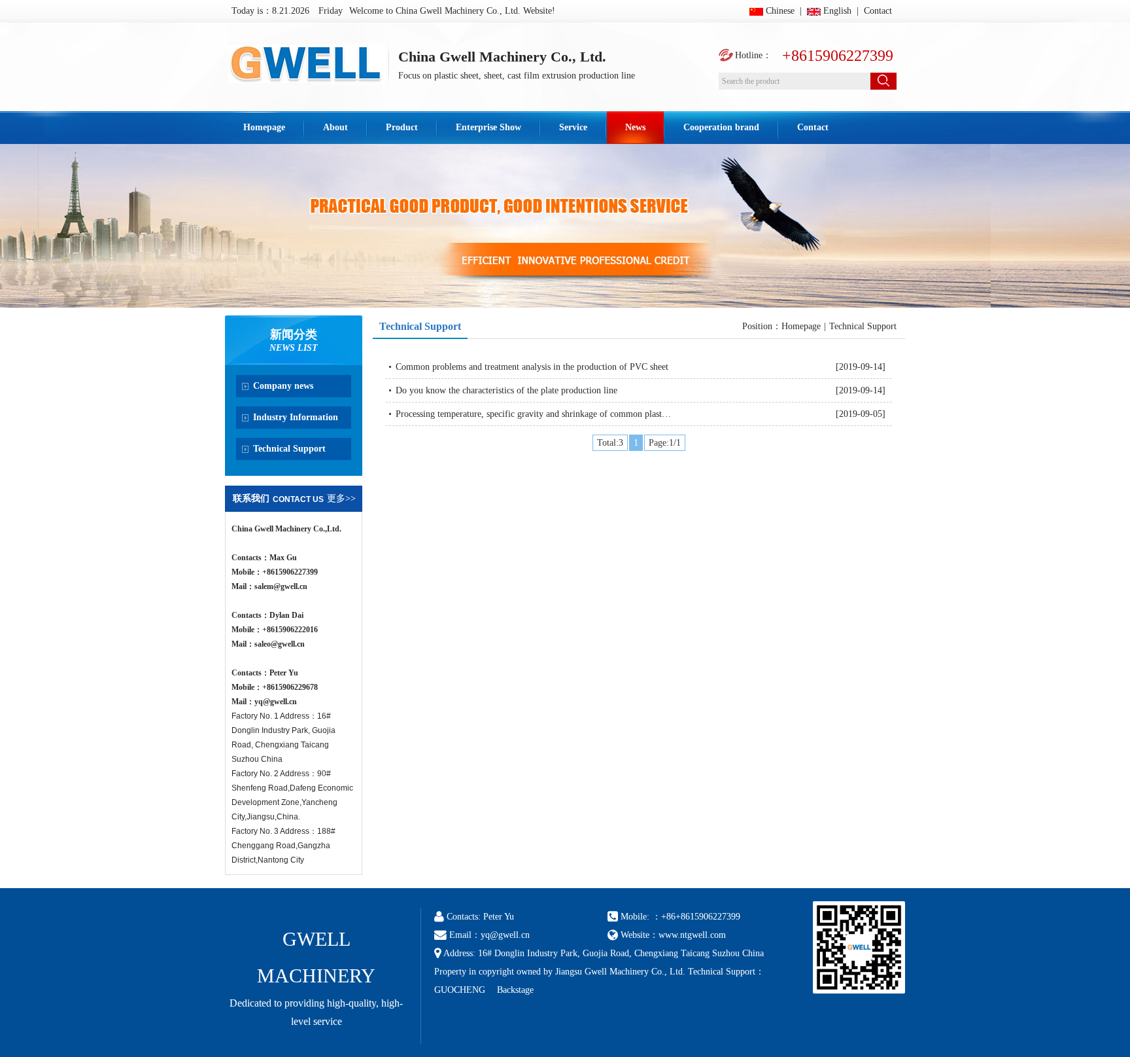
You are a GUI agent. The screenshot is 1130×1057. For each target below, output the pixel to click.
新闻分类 (293, 334)
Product (402, 127)
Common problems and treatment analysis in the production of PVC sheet (532, 367)
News (635, 127)
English (837, 11)
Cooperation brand (721, 127)
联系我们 (251, 498)
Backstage (515, 990)
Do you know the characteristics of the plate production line (506, 390)
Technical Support (420, 326)
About (335, 127)
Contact (878, 11)
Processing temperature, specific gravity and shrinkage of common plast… (533, 414)
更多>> (341, 498)
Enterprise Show (488, 127)
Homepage (264, 127)
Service (573, 127)
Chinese (780, 11)
